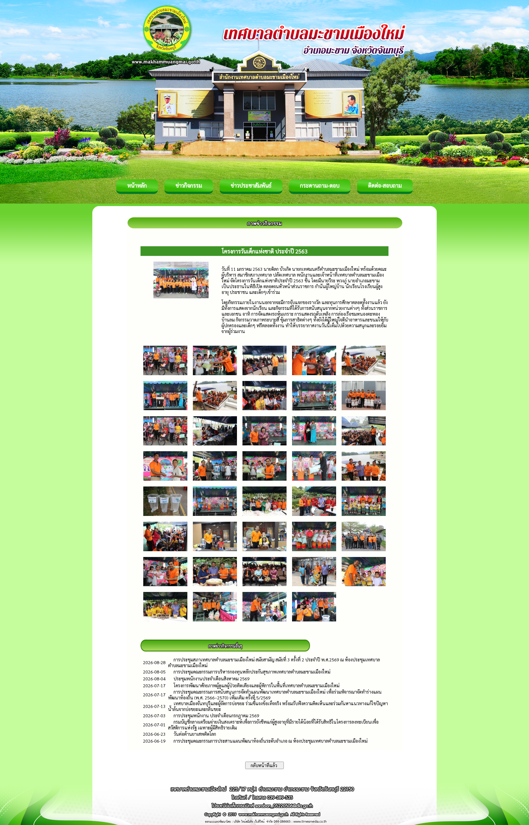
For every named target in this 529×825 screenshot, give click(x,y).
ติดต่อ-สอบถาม (385, 185)
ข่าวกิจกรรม (189, 185)
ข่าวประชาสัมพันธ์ (251, 185)
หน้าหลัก (137, 185)
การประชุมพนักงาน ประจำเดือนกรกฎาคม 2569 (216, 715)
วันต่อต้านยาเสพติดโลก (195, 734)
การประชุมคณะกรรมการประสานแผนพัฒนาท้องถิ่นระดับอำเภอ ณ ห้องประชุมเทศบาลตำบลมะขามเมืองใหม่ (271, 741)
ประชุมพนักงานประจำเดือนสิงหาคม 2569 (212, 678)
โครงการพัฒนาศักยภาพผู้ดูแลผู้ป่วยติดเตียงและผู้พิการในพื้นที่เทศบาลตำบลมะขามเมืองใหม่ (256, 685)
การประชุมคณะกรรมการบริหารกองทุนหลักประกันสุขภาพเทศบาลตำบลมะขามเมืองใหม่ (252, 672)
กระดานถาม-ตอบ (319, 185)
